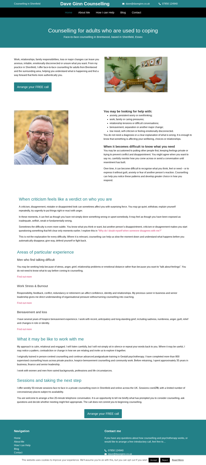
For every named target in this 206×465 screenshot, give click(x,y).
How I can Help (105, 12)
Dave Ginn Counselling (84, 3)
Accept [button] (153, 460)
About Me (84, 12)
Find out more (24, 276)
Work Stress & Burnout (32, 286)
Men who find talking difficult (36, 259)
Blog (123, 12)
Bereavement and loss (32, 312)
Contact (136, 12)
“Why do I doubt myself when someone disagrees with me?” (130, 230)
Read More (178, 460)
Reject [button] (165, 460)
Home (68, 12)
